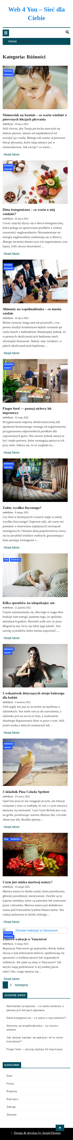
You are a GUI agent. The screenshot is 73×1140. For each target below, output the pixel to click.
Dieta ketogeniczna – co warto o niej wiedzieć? (36, 1017)
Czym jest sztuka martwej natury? (28, 882)
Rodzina (8, 71)
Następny (21, 985)
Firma (10, 1083)
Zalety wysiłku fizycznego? (22, 508)
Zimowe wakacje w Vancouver (25, 939)
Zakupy (7, 368)
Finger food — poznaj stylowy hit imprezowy (35, 1049)
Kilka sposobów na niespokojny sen (29, 603)
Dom (6, 560)
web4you (8, 123)
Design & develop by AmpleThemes (37, 1133)
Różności (8, 75)
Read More (11, 154)
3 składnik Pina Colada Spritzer (26, 792)
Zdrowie (8, 169)
